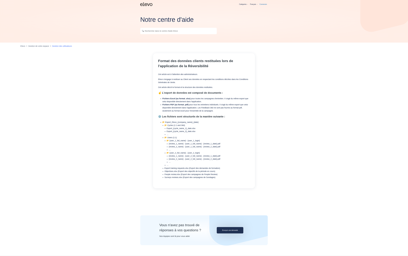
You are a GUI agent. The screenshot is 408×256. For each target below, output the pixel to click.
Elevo (22, 46)
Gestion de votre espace (38, 46)
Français (253, 4)
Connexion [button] (263, 4)
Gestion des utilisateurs (62, 46)
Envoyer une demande (230, 230)
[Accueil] (146, 4)
